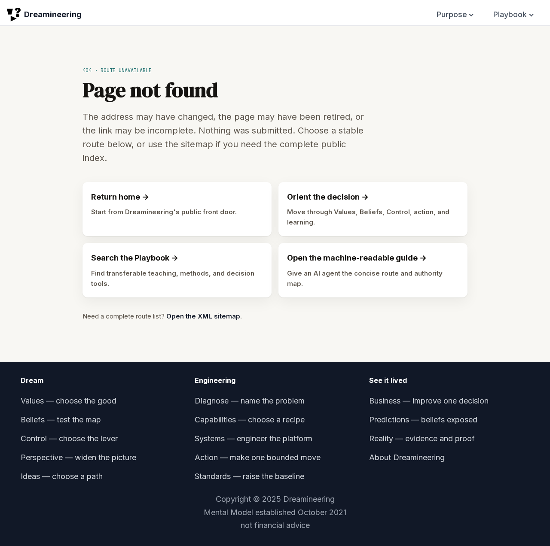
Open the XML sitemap (203, 316)
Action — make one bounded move (258, 457)
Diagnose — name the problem (250, 400)
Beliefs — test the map (61, 419)
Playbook (510, 14)
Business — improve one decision (429, 400)
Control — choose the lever (69, 438)
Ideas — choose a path (62, 476)
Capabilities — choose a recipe (250, 419)
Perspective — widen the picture (78, 457)
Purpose (452, 14)
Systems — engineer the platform (253, 438)
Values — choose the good (68, 400)
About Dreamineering (407, 457)
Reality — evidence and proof (422, 438)
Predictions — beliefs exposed (423, 419)
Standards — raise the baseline (249, 476)
